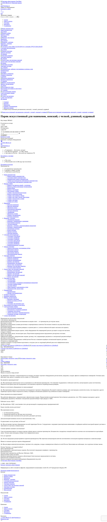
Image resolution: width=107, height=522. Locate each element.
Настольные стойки (13, 191)
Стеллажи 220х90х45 (13, 243)
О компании (7, 25)
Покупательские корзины (14, 308)
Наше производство (9, 174)
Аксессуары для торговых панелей (14, 269)
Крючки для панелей (13, 273)
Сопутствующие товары (11, 306)
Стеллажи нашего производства (16, 177)
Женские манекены (12, 206)
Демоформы (10, 212)
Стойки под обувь (12, 201)
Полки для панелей (12, 276)
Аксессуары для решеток (14, 264)
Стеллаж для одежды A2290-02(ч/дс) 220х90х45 (14, 348)
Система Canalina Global (14, 284)
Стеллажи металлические (11, 234)
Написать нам (5, 519)
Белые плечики (11, 230)
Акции (6, 19)
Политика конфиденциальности (10, 470)
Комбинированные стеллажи (15, 245)
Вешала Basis (11, 188)
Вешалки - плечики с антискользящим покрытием (21, 225)
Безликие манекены (13, 216)
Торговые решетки (9, 255)
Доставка (6, 22)
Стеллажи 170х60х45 (13, 237)
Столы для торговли (10, 315)
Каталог (6, 103)
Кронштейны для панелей (14, 272)
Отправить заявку (6, 9)
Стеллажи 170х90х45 (13, 239)
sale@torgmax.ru (5, 6)
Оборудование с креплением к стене (17, 287)
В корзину (3, 135)
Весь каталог (7, 490)
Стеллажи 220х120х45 (13, 240)
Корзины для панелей (13, 270)
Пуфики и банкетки (9, 294)
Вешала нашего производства (15, 176)
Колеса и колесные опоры (14, 194)
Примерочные (8, 290)
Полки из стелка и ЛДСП (14, 300)
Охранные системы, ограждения (16, 314)
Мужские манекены (13, 204)
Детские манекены (12, 210)
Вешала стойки (8, 183)
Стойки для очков (12, 200)
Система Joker (11, 279)
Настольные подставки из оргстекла (14, 305)
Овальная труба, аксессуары (15, 288)
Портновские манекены (14, 209)
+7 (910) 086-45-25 (6, 3)
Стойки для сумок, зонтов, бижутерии (18, 197)
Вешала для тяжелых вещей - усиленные (19, 185)
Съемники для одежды (13, 311)
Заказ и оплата (8, 21)
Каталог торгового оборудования (10, 465)
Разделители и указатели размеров (17, 309)
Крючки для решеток (13, 261)
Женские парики (9, 108)
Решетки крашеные (12, 258)
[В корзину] (2, 352)
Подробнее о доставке (7, 156)
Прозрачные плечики (13, 228)
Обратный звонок (16, 3)
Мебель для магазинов (10, 297)
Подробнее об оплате (7, 164)
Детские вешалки (12, 224)
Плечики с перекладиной (14, 227)
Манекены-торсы (12, 207)
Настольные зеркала (13, 252)
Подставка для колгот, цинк (9, 364)
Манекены (7, 105)
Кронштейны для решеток (14, 263)
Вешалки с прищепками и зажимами (17, 221)
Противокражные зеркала (14, 254)
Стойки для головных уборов (15, 195)
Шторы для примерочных (14, 293)
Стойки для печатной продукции (16, 192)
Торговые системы (9, 278)
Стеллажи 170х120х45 (13, 236)
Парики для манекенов (10, 106)
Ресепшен (10, 302)
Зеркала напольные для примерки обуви (18, 248)
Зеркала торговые (9, 246)
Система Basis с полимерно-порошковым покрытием (22, 282)
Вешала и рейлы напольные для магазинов (19, 186)
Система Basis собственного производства (19, 182)
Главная (6, 102)
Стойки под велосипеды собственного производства (22, 180)
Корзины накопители (10, 296)
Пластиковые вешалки (13, 222)
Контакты (7, 24)
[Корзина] (53, 10)
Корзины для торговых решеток (16, 266)
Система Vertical (12, 285)
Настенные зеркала (12, 251)
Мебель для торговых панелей (16, 275)
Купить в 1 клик (5, 136)
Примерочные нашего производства (17, 179)
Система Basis (11, 281)
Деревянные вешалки (13, 219)
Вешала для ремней (12, 189)
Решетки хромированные (14, 257)
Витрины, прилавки (13, 299)
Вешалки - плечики (9, 218)
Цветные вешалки (12, 233)
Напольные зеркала (12, 249)
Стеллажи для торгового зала (15, 303)
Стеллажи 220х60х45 (13, 242)
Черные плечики (12, 231)
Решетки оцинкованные (14, 260)
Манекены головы (12, 213)
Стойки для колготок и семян (15, 198)
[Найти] (17, 17)
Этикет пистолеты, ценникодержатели (18, 312)
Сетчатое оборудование (14, 267)
